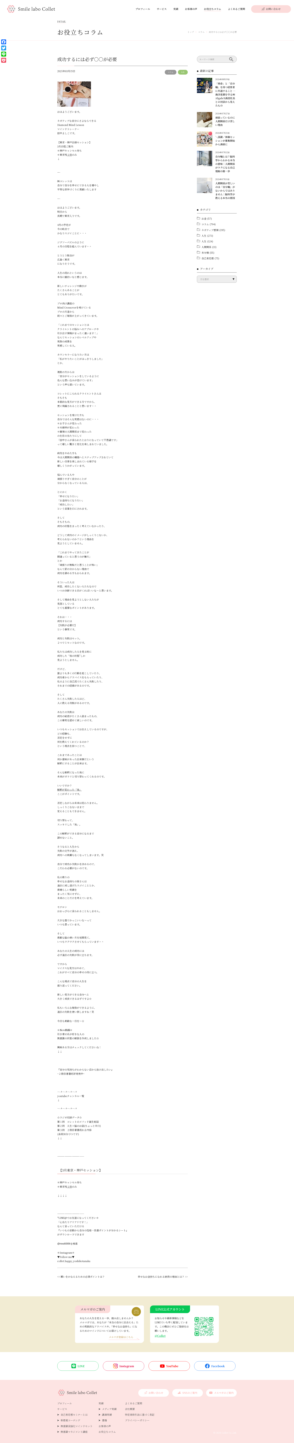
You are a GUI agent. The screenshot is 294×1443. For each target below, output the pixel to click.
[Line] (4, 54)
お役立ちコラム (212, 9)
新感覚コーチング (70, 1420)
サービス (162, 9)
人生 (183, 72)
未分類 (205, 252)
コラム (170, 72)
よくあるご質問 (236, 9)
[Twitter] (4, 48)
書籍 (104, 1420)
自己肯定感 (208, 258)
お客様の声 (191, 9)
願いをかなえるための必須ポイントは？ (83, 1276)
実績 (175, 9)
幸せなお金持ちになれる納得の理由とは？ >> (163, 1276)
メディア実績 (109, 1409)
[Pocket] (4, 60)
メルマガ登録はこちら (121, 1337)
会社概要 (130, 1409)
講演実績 (107, 1414)
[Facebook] (4, 42)
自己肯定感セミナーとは (74, 1414)
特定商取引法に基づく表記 (139, 1414)
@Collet (160, 1336)
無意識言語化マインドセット (76, 1426)
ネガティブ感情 (210, 230)
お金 (204, 218)
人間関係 (206, 247)
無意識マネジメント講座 (74, 1432)
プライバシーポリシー (137, 1420)
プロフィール (143, 9)
